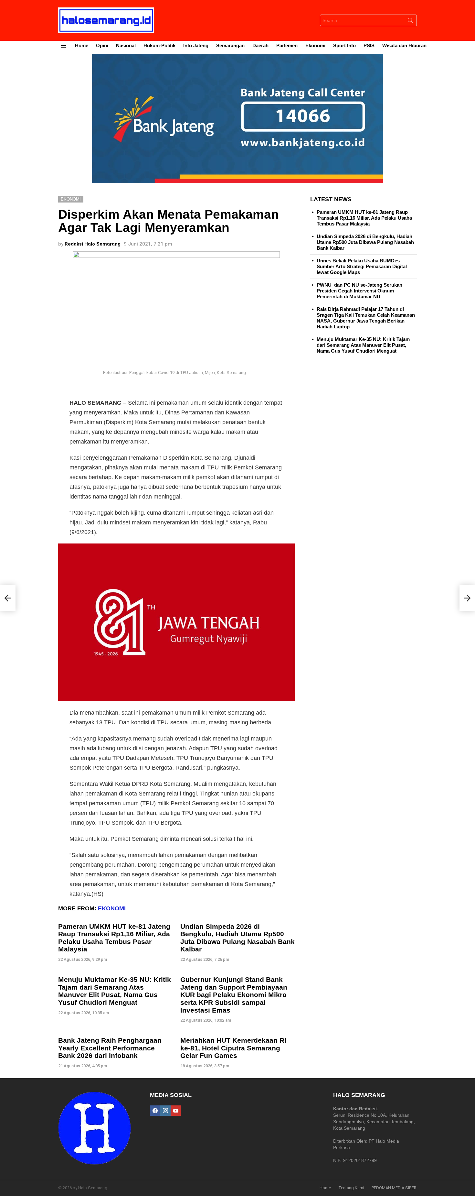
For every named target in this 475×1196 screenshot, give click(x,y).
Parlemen (287, 45)
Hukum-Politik (159, 45)
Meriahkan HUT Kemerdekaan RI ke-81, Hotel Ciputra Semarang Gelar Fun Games (233, 1048)
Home (81, 45)
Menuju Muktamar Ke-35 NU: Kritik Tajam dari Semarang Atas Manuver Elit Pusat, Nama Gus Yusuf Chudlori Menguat (114, 991)
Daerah (260, 45)
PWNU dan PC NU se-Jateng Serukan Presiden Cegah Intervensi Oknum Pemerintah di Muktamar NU (359, 290)
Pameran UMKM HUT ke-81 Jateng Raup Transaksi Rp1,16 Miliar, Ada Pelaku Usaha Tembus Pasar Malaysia (114, 938)
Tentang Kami (351, 1187)
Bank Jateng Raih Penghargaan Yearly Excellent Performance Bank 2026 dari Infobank (110, 1048)
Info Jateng (195, 45)
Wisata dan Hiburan (404, 45)
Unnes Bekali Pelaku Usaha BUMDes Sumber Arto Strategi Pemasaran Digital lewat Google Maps (362, 266)
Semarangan (230, 45)
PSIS (369, 45)
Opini (102, 45)
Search (410, 22)
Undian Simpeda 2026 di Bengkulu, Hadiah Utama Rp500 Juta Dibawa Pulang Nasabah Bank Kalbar (237, 938)
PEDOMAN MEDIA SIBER (394, 1187)
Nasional (126, 45)
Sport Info (344, 45)
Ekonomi (315, 45)
